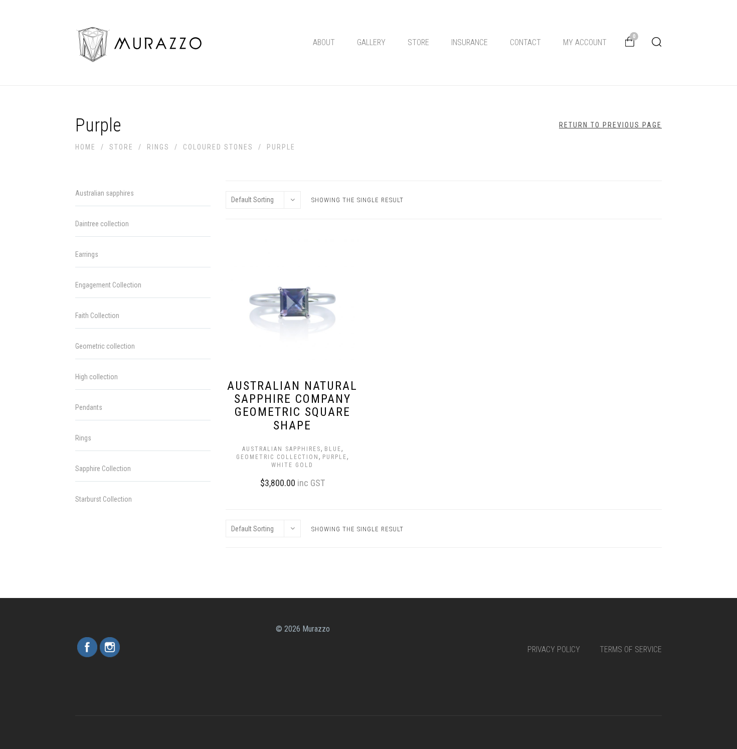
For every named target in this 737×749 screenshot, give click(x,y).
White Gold (292, 465)
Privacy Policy (553, 649)
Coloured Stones (218, 147)
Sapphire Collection (103, 469)
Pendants (88, 407)
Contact (525, 42)
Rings (158, 147)
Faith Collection (97, 316)
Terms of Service (631, 649)
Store (418, 42)
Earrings (86, 254)
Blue (332, 449)
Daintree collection (102, 224)
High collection (96, 377)
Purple (334, 457)
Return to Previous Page (610, 125)
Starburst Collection (103, 499)
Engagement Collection (108, 285)
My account (585, 42)
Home (85, 147)
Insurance (469, 42)
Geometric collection (277, 457)
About (324, 42)
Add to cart (282, 481)
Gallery (371, 42)
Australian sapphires (281, 449)
